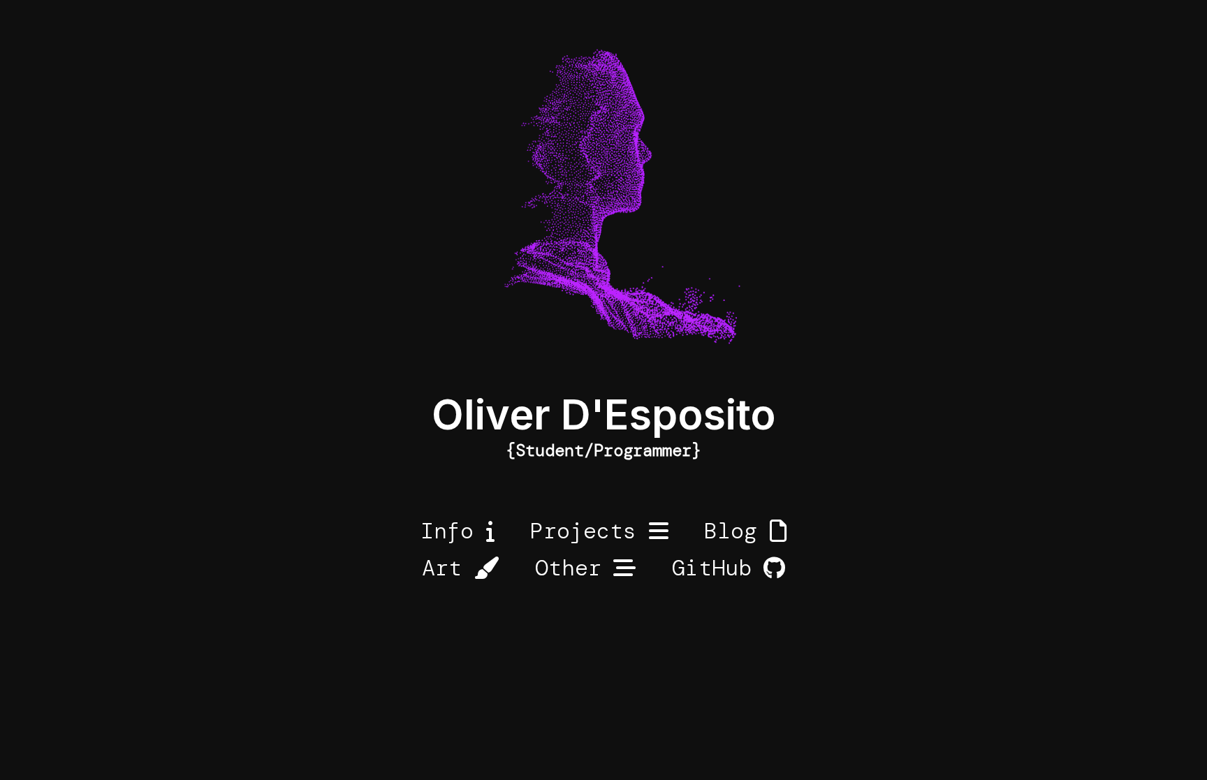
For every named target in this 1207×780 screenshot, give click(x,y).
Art (442, 567)
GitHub (712, 567)
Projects (583, 530)
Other (568, 567)
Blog (730, 530)
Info (447, 530)
